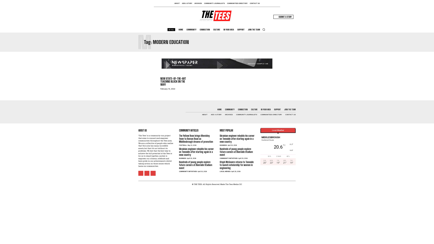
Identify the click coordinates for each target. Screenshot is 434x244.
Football (183, 145)
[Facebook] (140, 173)
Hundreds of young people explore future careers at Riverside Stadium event (195, 165)
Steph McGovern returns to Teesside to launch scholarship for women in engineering (237, 165)
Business (182, 158)
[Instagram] (146, 173)
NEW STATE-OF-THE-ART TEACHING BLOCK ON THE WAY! (173, 81)
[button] (264, 29)
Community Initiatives (188, 171)
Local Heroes (225, 171)
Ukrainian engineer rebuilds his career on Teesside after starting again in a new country (196, 151)
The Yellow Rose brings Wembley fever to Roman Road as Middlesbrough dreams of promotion (196, 138)
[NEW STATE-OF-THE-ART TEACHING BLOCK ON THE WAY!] (148, 83)
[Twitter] (153, 173)
